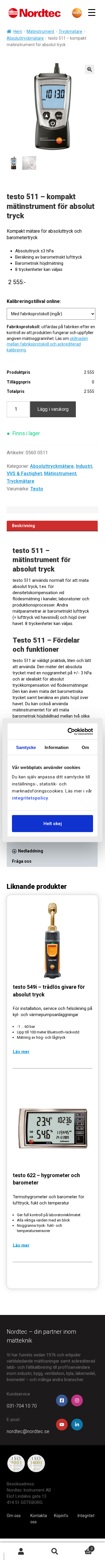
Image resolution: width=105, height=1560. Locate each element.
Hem (17, 31)
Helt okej (52, 823)
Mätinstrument (40, 31)
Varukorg (81, 1547)
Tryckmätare (70, 31)
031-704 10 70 (22, 1406)
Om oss (14, 1515)
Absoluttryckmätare (25, 38)
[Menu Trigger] (92, 12)
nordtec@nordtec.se (28, 1431)
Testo (36, 489)
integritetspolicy (30, 797)
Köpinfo (61, 1515)
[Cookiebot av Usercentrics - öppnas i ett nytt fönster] (70, 731)
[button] (89, 69)
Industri (84, 466)
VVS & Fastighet (24, 473)
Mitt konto (21, 1551)
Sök (54, 1551)
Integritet (86, 1515)
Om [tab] (85, 747)
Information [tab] (57, 747)
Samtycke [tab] (26, 747)
